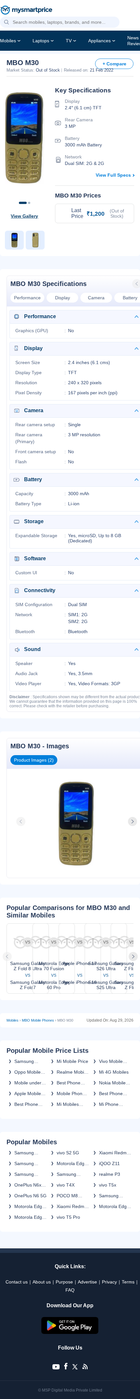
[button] (6, 22)
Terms (128, 1281)
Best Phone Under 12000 (70, 1082)
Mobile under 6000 (27, 1082)
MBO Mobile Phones (38, 1020)
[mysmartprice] (26, 11)
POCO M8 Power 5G (67, 1195)
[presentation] (21, 821)
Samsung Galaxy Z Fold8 (30, 1152)
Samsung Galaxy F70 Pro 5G (30, 1174)
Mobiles (8, 40)
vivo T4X (66, 1185)
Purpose (64, 1281)
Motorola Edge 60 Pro (114, 1206)
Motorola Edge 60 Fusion (29, 1217)
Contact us (17, 1281)
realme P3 (109, 1174)
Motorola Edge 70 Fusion (72, 1163)
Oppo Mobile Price (27, 1072)
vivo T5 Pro (68, 1217)
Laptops (41, 40)
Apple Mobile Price (27, 1093)
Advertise (87, 1281)
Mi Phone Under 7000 (111, 1104)
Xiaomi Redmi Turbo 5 (71, 1206)
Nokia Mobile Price (112, 1082)
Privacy (109, 1281)
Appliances (99, 40)
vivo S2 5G (68, 1152)
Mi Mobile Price (72, 1061)
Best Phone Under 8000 (26, 1104)
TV (69, 40)
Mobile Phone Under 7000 (71, 1093)
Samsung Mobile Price (27, 1061)
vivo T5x (107, 1185)
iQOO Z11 (109, 1163)
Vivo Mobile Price (111, 1061)
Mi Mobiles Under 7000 (69, 1104)
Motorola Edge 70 (29, 1206)
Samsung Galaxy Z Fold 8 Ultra (30, 1163)
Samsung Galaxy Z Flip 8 (72, 1174)
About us (42, 1281)
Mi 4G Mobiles (114, 1072)
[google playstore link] (70, 1332)
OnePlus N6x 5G (27, 1185)
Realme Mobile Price (72, 1072)
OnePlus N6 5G (30, 1195)
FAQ (70, 1290)
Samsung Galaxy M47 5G (115, 1195)
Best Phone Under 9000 (111, 1093)
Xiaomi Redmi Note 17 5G (113, 1152)
